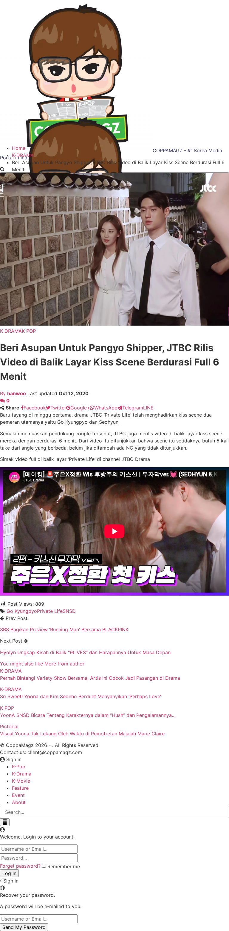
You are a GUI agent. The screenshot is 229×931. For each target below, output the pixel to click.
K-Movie (21, 781)
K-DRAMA (11, 331)
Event (18, 795)
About (19, 802)
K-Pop (18, 767)
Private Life (50, 611)
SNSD (69, 611)
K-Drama (21, 774)
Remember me (63, 866)
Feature (20, 788)
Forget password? (20, 866)
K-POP (29, 331)
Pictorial (9, 726)
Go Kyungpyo (22, 611)
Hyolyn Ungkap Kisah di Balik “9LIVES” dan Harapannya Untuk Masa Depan (85, 652)
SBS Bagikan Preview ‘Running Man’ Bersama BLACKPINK (64, 629)
